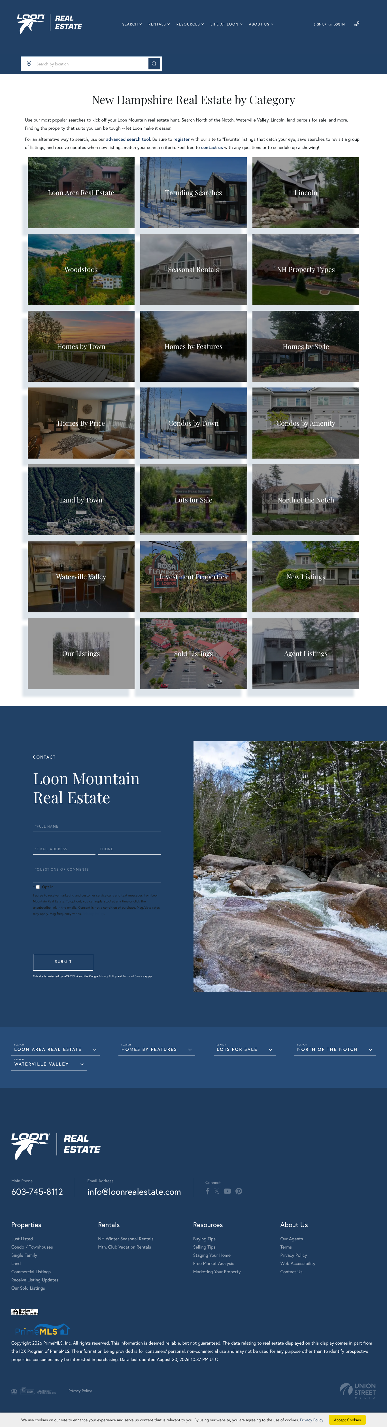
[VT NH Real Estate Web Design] (358, 1391)
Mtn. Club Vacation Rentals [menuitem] (124, 1247)
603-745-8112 (37, 1191)
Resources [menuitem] (188, 24)
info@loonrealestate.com (134, 1191)
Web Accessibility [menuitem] (298, 1263)
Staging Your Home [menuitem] (212, 1255)
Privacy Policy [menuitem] (293, 1255)
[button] (154, 63)
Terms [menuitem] (286, 1247)
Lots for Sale (237, 1050)
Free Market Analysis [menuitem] (213, 1263)
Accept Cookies (347, 1419)
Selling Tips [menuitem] (204, 1247)
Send (63, 962)
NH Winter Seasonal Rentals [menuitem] (126, 1239)
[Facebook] (207, 1191)
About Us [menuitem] (259, 24)
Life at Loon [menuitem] (224, 24)
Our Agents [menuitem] (291, 1239)
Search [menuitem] (130, 24)
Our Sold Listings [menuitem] (28, 1288)
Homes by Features (149, 1050)
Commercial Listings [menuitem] (31, 1272)
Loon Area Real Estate (48, 1050)
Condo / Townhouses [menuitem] (32, 1247)
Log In (339, 24)
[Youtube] (227, 1191)
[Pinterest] (238, 1191)
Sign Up (320, 24)
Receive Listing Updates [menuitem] (34, 1280)
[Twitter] (216, 1191)
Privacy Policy (93, 914)
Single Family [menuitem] (24, 1255)
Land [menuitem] (16, 1263)
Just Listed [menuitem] (22, 1239)
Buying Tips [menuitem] (204, 1239)
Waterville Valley (41, 1064)
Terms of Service (133, 976)
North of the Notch (327, 1050)
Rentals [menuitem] (157, 24)
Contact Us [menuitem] (291, 1272)
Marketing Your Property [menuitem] (217, 1272)
